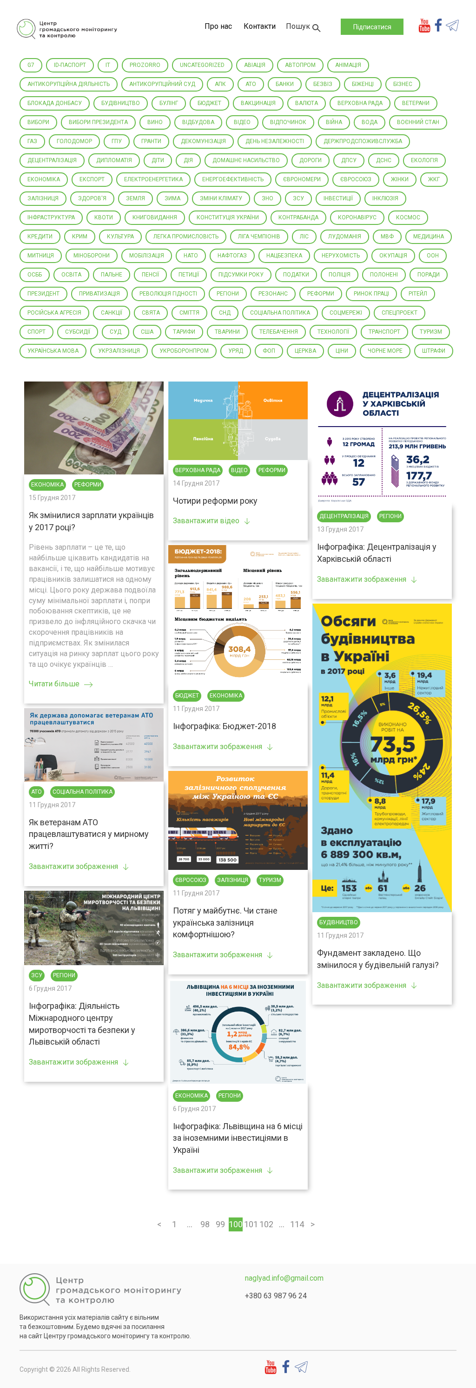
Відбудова (198, 122)
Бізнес (402, 84)
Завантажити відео (206, 520)
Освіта (71, 274)
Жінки (400, 179)
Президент (43, 293)
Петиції (188, 274)
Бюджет (209, 103)
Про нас (218, 26)
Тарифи (184, 332)
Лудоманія (344, 236)
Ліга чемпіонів (259, 236)
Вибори (38, 122)
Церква (305, 351)
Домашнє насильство (246, 160)
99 (220, 1224)
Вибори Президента (98, 122)
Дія (188, 160)
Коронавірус (357, 217)
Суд (115, 332)
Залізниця (43, 198)
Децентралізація (52, 160)
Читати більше (54, 683)
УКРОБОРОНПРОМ (184, 351)
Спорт (36, 332)
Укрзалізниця (119, 351)
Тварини (227, 332)
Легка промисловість (185, 236)
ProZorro (145, 65)
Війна (334, 122)
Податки (296, 274)
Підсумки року (241, 274)
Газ (32, 141)
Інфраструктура (51, 217)
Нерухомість (341, 255)
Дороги (310, 160)
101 (251, 1224)
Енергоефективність (233, 179)
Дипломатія (114, 160)
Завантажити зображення (361, 579)
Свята (151, 312)
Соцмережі (346, 312)
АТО (250, 84)
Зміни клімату (221, 198)
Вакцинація (258, 103)
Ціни (342, 351)
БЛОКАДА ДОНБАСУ (54, 103)
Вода (369, 122)
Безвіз (322, 84)
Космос (408, 217)
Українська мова (53, 351)
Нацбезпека (284, 255)
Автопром (300, 65)
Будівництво (120, 103)
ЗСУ (298, 198)
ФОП (269, 351)
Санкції (111, 312)
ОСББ (34, 274)
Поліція (339, 274)
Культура (120, 236)
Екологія (424, 160)
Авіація (254, 65)
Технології (333, 332)
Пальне (111, 274)
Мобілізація (146, 255)
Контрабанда (298, 217)
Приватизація (99, 293)
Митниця (40, 255)
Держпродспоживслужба (363, 141)
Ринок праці (371, 293)
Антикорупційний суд (162, 84)
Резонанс (273, 293)
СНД (225, 312)
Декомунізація (203, 141)
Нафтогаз (232, 255)
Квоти (103, 217)
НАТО (191, 255)
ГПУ (117, 141)
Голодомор (74, 141)
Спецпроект (399, 312)
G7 (30, 65)
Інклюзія (385, 198)
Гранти (151, 141)
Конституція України (228, 217)
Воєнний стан (418, 122)
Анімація (348, 65)
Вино (155, 122)
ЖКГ (434, 179)
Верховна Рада (360, 103)
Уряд (235, 351)
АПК (220, 84)
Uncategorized (202, 65)
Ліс (304, 236)
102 (266, 1224)
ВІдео (242, 122)
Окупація (393, 255)
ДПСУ (349, 160)
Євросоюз (355, 179)
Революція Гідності (168, 293)
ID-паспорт (70, 65)
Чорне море (385, 351)
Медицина (428, 236)
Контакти (260, 26)
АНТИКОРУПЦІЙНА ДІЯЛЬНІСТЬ (68, 84)
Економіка (43, 179)
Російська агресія (54, 312)
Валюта (306, 103)
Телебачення (278, 332)
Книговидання (154, 217)
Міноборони (91, 255)
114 (297, 1224)
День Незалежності (274, 141)
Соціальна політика (280, 312)
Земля (135, 198)
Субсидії (77, 332)
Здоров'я (92, 198)
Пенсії (150, 274)
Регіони (228, 293)
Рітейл (418, 293)
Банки (285, 84)
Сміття (189, 312)
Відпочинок (288, 122)
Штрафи (433, 351)
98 (205, 1224)
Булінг (168, 103)
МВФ (387, 236)
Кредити (40, 236)
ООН (433, 255)
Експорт (92, 179)
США (147, 332)
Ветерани (416, 103)
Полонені (384, 274)
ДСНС (383, 160)
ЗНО (267, 198)
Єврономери (302, 179)
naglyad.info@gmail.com (284, 1278)
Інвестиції (338, 198)
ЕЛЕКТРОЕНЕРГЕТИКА (153, 179)
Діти (158, 160)
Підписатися (372, 27)
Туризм (431, 332)
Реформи (320, 293)
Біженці (363, 84)
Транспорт (384, 332)
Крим (79, 236)
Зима (172, 198)
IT (108, 65)
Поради (428, 274)
